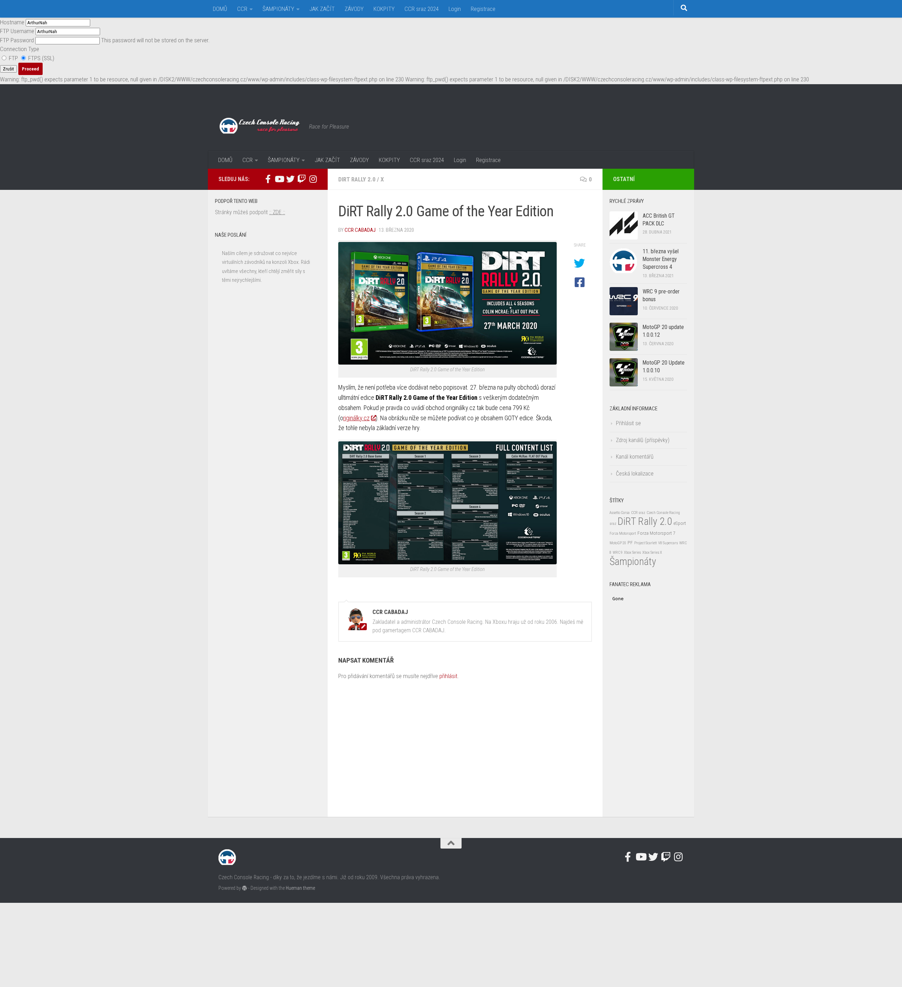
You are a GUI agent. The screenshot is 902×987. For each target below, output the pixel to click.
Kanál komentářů (635, 456)
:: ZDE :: (277, 212)
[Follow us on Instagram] (313, 179)
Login (455, 8)
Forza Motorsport (623, 533)
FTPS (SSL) (40, 58)
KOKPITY (384, 8)
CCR (242, 8)
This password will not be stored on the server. (105, 40)
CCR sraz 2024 (421, 8)
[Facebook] (268, 179)
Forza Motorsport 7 (656, 533)
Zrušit (8, 69)
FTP (13, 58)
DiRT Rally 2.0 (357, 179)
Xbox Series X (652, 552)
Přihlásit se (628, 423)
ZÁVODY (354, 8)
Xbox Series (632, 552)
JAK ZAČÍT (322, 8)
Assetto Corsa (620, 512)
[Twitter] (290, 179)
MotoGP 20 (618, 543)
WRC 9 (618, 552)
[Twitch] (301, 179)
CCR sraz (638, 512)
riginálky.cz (356, 418)
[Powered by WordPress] (244, 888)
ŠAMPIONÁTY (278, 8)
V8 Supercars (668, 543)
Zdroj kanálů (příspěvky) (642, 440)
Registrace (483, 8)
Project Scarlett (645, 543)
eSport (679, 523)
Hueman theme (300, 888)
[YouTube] (279, 179)
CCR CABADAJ (360, 230)
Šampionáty (633, 561)
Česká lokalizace (635, 473)
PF (630, 542)
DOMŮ (220, 8)
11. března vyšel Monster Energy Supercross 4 (661, 259)
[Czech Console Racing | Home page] (260, 126)
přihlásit (448, 675)
